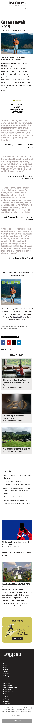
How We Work (6, 673)
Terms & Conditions (8, 679)
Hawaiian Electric (19, 317)
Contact (5, 675)
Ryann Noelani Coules (11, 547)
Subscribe (5, 669)
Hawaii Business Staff (19, 31)
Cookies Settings (17, 716)
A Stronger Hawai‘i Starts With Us (16, 449)
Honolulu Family (7, 689)
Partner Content (6, 336)
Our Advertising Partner (13, 388)
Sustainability (15, 336)
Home (12, 656)
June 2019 (21, 326)
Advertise (5, 671)
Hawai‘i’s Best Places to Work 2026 (16, 584)
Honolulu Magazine (8, 691)
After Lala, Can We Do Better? (13, 497)
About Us (5, 665)
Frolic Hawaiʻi (6, 683)
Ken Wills (7, 586)
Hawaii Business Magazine (17, 3)
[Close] (31, 708)
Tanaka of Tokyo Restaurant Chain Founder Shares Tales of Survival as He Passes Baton (17, 490)
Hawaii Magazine (7, 685)
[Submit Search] (25, 9)
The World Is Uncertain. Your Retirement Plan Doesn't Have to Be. (16, 382)
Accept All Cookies (17, 720)
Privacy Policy (6, 677)
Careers (5, 667)
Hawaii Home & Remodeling (10, 687)
